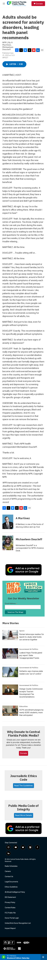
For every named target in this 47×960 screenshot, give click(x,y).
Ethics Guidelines (11, 887)
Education (23, 706)
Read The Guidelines (23, 785)
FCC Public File (10, 913)
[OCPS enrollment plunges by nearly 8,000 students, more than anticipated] (10, 711)
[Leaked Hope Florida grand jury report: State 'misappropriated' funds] (10, 653)
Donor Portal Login (12, 918)
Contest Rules (10, 908)
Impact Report (10, 928)
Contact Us (9, 876)
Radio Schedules (11, 866)
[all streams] (44, 957)
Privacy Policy (10, 902)
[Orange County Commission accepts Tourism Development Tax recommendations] (10, 690)
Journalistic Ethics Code (23, 778)
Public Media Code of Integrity (23, 807)
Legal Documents (11, 882)
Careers (8, 871)
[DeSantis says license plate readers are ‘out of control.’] (10, 672)
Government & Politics (28, 649)
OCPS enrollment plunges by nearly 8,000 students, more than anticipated (31, 712)
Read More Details (23, 815)
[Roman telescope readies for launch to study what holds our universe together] (10, 635)
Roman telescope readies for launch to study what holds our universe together (31, 637)
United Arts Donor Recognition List (18, 923)
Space (21, 631)
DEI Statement (10, 897)
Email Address (11, 603)
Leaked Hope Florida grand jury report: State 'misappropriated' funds (30, 655)
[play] (3, 957)
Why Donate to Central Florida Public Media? (23, 733)
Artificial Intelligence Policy (15, 892)
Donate (39, 4)
